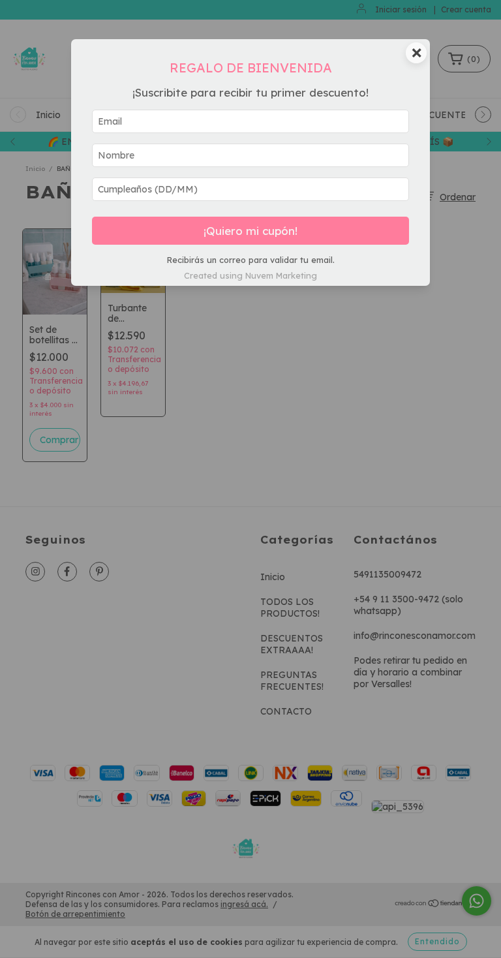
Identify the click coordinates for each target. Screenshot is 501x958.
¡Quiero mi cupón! (250, 231)
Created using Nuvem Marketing (250, 275)
